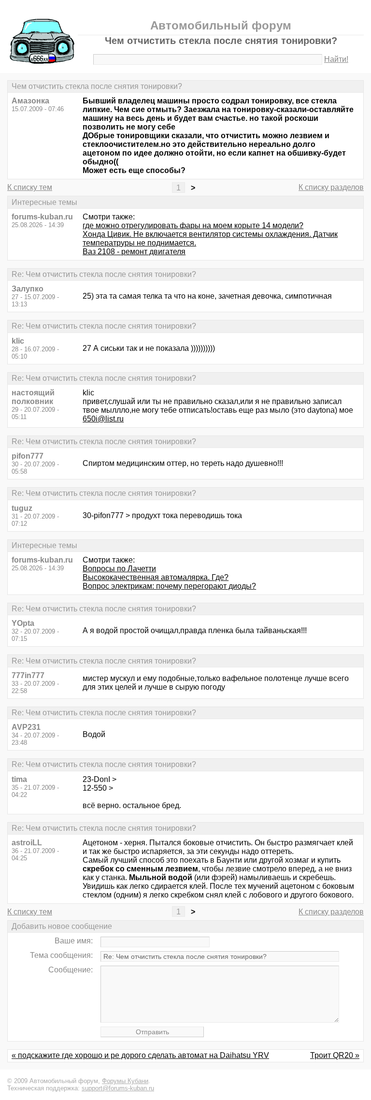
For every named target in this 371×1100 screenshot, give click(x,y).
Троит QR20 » (334, 1055)
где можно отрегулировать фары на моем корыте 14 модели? (193, 225)
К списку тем (29, 187)
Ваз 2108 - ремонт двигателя (134, 251)
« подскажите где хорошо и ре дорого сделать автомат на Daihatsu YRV (140, 1055)
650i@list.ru (103, 419)
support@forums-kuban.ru (118, 1088)
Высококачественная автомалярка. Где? (155, 577)
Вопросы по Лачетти (119, 568)
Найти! (336, 59)
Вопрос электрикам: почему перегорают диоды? (169, 586)
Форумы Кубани (125, 1081)
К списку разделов (331, 187)
